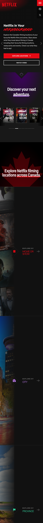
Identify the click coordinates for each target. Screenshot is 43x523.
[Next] (41, 43)
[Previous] (2, 43)
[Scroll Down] (21, 73)
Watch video (21, 62)
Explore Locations (20, 56)
